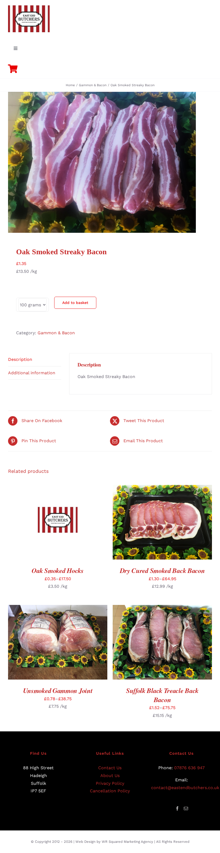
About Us (110, 775)
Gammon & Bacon (56, 332)
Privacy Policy (110, 783)
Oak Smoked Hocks (57, 570)
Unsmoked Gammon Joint (58, 690)
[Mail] (186, 808)
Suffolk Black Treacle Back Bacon (162, 695)
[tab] (34, 359)
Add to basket (75, 302)
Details (79, 523)
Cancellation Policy (110, 790)
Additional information (31, 372)
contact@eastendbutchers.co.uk (185, 787)
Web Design (85, 842)
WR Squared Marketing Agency (127, 842)
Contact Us (110, 767)
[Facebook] (177, 808)
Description (20, 359)
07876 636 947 (189, 767)
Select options (45, 523)
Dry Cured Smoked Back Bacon (162, 570)
